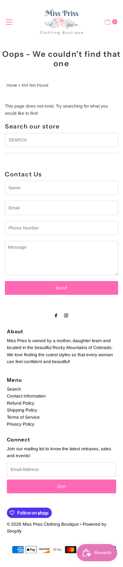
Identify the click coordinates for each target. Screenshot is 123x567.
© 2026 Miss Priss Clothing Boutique (43, 524)
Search (14, 389)
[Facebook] (56, 315)
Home (12, 85)
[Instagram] (66, 315)
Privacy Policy (20, 424)
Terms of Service (23, 417)
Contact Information (26, 395)
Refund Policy (20, 403)
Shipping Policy (22, 410)
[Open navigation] (9, 22)
